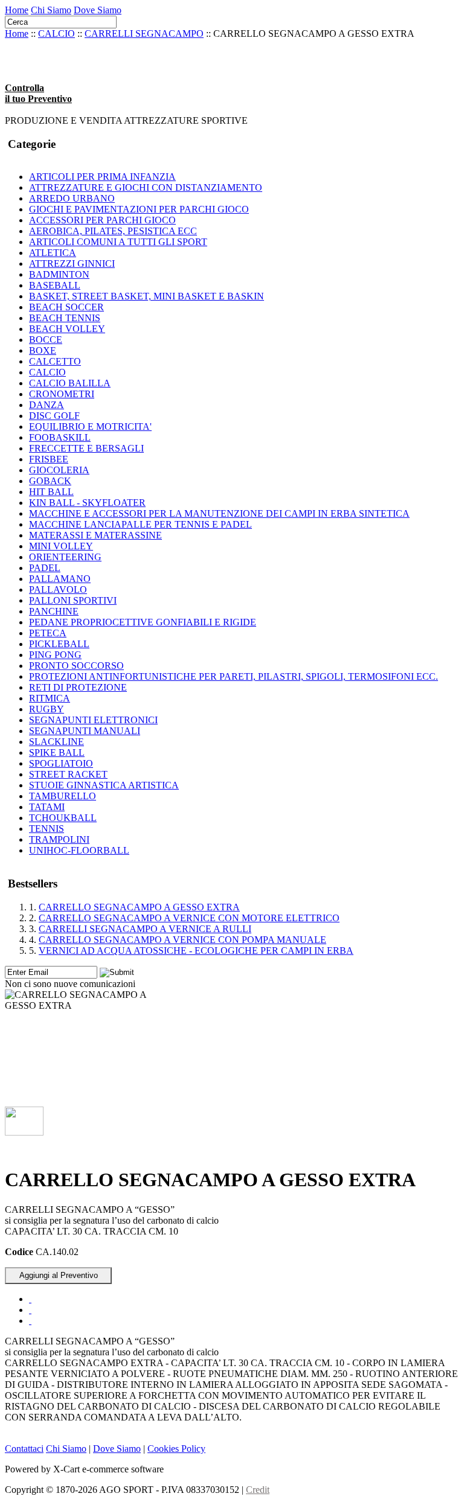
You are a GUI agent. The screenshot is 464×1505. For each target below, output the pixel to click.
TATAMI (47, 807)
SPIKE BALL (57, 752)
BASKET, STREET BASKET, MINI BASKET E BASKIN (146, 296)
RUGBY (46, 709)
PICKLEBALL (59, 644)
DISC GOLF (54, 416)
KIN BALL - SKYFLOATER (87, 502)
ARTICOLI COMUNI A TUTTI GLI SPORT (118, 242)
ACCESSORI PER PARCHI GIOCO (102, 220)
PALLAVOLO (58, 589)
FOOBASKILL (60, 437)
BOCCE (45, 339)
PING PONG (55, 655)
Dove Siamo (97, 10)
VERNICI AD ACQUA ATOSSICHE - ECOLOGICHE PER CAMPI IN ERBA (196, 950)
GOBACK (50, 481)
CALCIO (56, 33)
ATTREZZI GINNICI (72, 263)
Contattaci (24, 1448)
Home (16, 10)
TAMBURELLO (62, 796)
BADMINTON (59, 274)
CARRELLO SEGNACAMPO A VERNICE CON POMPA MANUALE (182, 940)
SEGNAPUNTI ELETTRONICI (93, 720)
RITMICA (49, 698)
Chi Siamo (51, 10)
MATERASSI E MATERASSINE (95, 535)
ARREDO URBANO (72, 198)
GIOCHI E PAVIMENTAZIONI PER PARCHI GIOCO (139, 209)
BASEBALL (54, 285)
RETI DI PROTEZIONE (78, 687)
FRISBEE (48, 459)
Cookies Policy (176, 1448)
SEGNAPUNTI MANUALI (84, 731)
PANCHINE (54, 611)
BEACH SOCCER (66, 307)
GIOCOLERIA (59, 470)
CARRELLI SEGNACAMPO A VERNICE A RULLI (145, 929)
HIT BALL (51, 492)
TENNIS (46, 828)
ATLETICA (52, 253)
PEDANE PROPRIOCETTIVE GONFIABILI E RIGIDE (142, 622)
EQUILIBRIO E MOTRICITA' (90, 426)
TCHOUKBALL (63, 818)
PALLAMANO (60, 579)
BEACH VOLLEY (67, 329)
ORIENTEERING (65, 557)
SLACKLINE (56, 742)
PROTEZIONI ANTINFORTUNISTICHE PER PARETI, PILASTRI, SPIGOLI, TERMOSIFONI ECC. (233, 676)
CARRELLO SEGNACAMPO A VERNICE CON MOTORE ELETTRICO (189, 918)
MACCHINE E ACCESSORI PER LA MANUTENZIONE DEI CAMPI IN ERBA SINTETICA (219, 513)
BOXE (42, 350)
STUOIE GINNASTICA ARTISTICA (104, 785)
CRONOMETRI (61, 394)
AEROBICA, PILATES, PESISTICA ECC (113, 231)
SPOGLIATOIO (61, 763)
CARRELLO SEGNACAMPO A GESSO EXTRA (139, 907)
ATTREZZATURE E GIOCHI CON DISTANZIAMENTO (145, 187)
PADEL (44, 568)
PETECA (47, 633)
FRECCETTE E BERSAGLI (86, 448)
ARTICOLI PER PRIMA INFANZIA (102, 176)
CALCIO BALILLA (70, 383)
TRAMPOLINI (59, 839)
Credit (257, 1489)
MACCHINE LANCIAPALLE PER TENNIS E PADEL (140, 524)
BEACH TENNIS (64, 318)
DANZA (46, 405)
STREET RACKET (68, 774)
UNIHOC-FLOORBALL (79, 850)
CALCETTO (55, 361)
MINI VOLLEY (61, 546)
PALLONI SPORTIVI (73, 600)
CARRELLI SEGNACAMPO (144, 33)
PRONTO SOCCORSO (76, 665)
